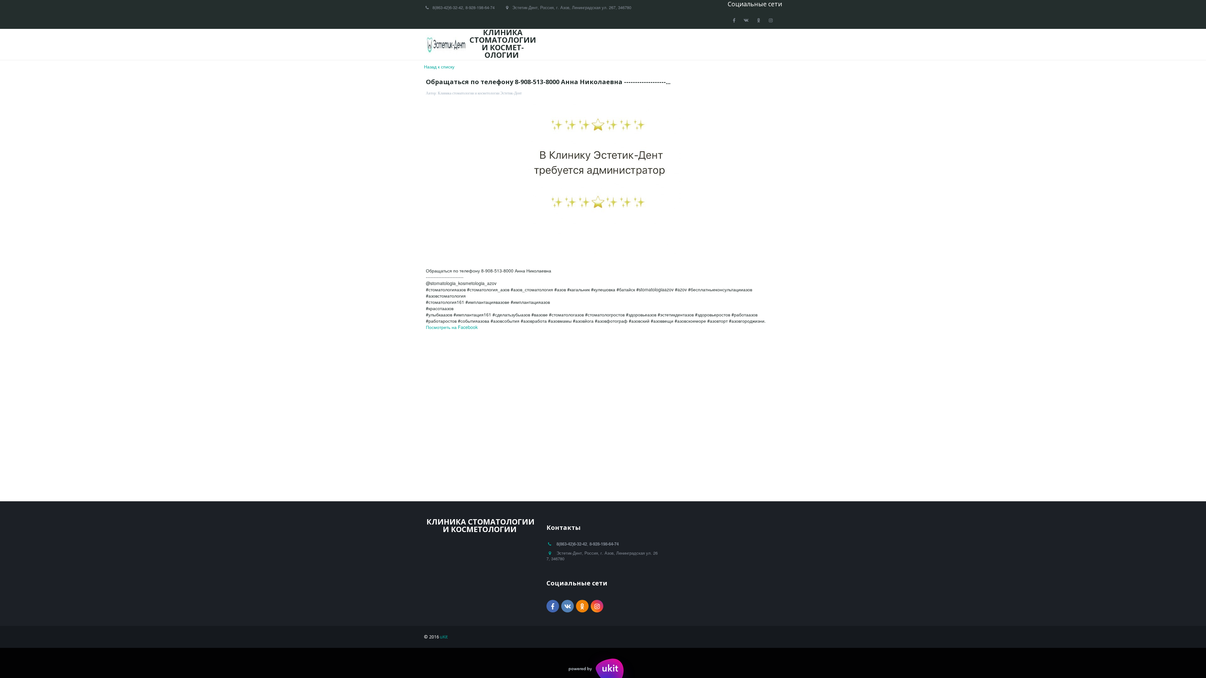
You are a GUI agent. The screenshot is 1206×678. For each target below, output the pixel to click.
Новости (646, 44)
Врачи (588, 44)
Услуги (615, 44)
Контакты (741, 44)
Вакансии (706, 44)
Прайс (675, 44)
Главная (559, 44)
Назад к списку (439, 66)
